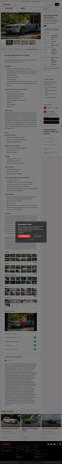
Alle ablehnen (31, 239)
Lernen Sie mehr (21, 232)
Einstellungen (38, 236)
